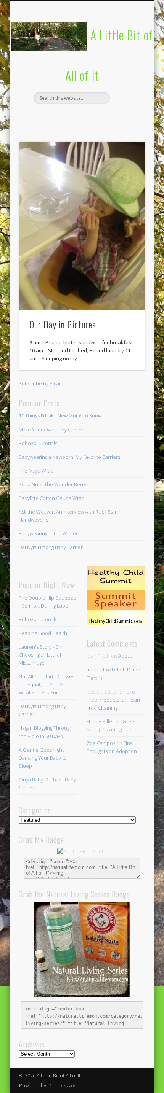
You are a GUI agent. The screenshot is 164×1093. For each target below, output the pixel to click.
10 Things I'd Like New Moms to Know (60, 415)
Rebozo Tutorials (38, 443)
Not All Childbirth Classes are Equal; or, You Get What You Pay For (46, 684)
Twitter (65, 117)
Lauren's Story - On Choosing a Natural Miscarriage (41, 654)
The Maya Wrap (36, 470)
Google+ (112, 117)
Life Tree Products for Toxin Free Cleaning (113, 699)
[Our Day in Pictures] (82, 226)
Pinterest (81, 117)
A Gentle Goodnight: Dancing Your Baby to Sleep (43, 757)
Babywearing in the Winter (48, 533)
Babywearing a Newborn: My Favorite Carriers (69, 456)
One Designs (61, 1085)
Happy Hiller (100, 721)
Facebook (49, 117)
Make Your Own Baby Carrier (51, 429)
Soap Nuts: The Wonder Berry (52, 484)
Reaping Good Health (43, 633)
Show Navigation (126, 68)
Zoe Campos (101, 743)
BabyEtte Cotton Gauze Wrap (52, 498)
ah (89, 669)
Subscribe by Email (40, 383)
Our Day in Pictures (62, 324)
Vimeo (96, 117)
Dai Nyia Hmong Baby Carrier (51, 547)
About (125, 655)
